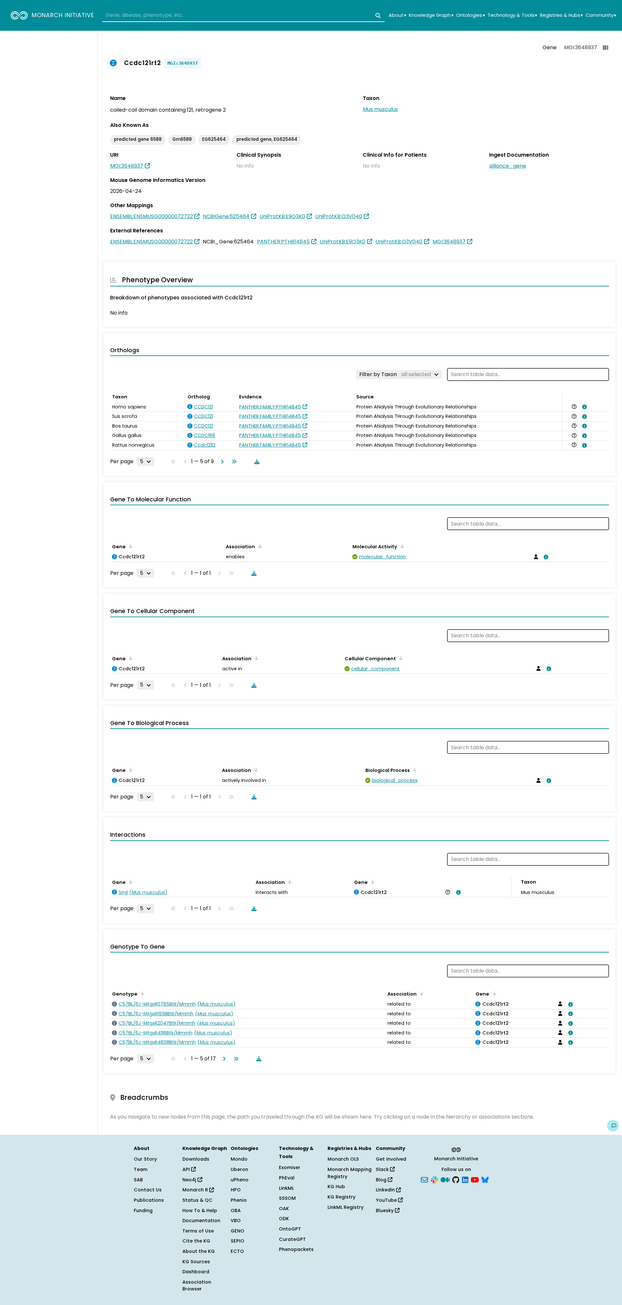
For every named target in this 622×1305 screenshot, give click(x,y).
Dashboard (195, 1271)
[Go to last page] (233, 461)
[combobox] (243, 15)
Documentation (201, 1220)
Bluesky (385, 1210)
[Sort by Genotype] (141, 993)
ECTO (237, 1251)
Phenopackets (296, 1249)
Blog (382, 1180)
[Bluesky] (485, 1179)
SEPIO (237, 1241)
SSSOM (287, 1198)
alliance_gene (507, 166)
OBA (236, 1210)
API (186, 1169)
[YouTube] (475, 1179)
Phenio (239, 1200)
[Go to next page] (221, 461)
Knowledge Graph (431, 15)
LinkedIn (386, 1190)
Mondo (239, 1159)
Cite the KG (196, 1241)
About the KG (198, 1251)
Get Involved (391, 1159)
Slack (383, 1169)
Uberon (239, 1169)
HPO (236, 1190)
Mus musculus (380, 109)
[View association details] (583, 407)
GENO (237, 1231)
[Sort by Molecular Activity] (401, 546)
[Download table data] (255, 461)
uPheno (239, 1180)
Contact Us (148, 1190)
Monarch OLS (343, 1159)
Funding (143, 1210)
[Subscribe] (424, 1179)
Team (140, 1169)
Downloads (195, 1159)
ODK (284, 1218)
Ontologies (470, 15)
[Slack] (434, 1179)
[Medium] (445, 1179)
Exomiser (289, 1167)
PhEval (286, 1178)
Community (601, 15)
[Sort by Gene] (129, 546)
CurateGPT (292, 1239)
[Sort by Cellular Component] (400, 658)
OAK (284, 1208)
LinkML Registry (345, 1207)
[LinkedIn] (465, 1179)
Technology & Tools (512, 15)
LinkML (286, 1188)
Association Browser (196, 1285)
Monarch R (195, 1190)
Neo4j (190, 1180)
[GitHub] (455, 1179)
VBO (236, 1220)
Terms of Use (198, 1231)
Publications (149, 1200)
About (397, 15)
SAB (138, 1180)
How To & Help (199, 1210)
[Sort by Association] (259, 546)
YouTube (387, 1200)
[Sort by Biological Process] (414, 769)
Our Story (145, 1159)
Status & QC (197, 1200)
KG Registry (341, 1197)
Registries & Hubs (561, 15)
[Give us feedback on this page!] (613, 1126)
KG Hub (336, 1186)
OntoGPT (290, 1229)
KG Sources (196, 1261)
